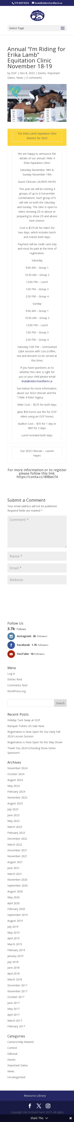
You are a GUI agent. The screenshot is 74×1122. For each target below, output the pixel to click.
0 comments (34, 77)
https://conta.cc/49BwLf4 (37, 476)
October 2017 (15, 997)
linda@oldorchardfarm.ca (37, 381)
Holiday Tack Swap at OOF (23, 720)
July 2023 (12, 809)
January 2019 (15, 956)
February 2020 (16, 909)
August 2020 (15, 891)
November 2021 (17, 856)
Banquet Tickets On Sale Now (25, 726)
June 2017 (13, 1003)
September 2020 (17, 885)
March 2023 (14, 827)
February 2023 (16, 832)
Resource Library (35, 1095)
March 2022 (14, 844)
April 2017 (13, 1014)
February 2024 (16, 791)
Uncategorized (16, 1077)
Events (42, 73)
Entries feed (14, 679)
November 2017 (17, 991)
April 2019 (13, 938)
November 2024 (17, 768)
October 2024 (15, 774)
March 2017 (14, 1020)
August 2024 (15, 780)
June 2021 (13, 868)
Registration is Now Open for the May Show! (34, 742)
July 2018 (12, 962)
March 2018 (14, 979)
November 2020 (17, 879)
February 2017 (16, 1026)
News (19, 77)
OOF (14, 73)
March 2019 (14, 944)
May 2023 (13, 821)
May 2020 (13, 897)
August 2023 (15, 803)
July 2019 (12, 926)
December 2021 (17, 850)
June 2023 (13, 815)
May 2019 (13, 932)
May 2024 (13, 786)
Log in (11, 673)
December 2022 (17, 838)
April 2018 (13, 973)
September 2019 (17, 915)
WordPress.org (16, 691)
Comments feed (17, 685)
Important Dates (17, 1065)
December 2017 (17, 985)
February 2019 (16, 950)
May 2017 (13, 1009)
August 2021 (15, 862)
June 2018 (13, 967)
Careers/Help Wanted (20, 1042)
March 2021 (14, 874)
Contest (12, 1048)
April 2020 (13, 903)
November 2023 (17, 797)
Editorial (12, 1054)
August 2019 (15, 921)
